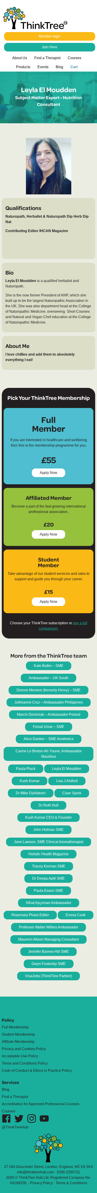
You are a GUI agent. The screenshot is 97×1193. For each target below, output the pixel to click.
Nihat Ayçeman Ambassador (48, 903)
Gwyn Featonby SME (49, 964)
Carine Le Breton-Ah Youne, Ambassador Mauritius (49, 753)
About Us (19, 58)
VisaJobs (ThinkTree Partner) (48, 976)
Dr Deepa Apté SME (48, 878)
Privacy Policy (41, 1183)
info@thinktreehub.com (35, 1172)
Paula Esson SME (48, 890)
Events (42, 67)
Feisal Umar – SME (48, 727)
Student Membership (18, 1034)
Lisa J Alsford (67, 781)
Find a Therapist (47, 58)
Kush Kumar (29, 781)
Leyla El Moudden (66, 769)
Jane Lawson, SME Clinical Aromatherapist (48, 842)
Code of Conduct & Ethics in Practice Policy (37, 1070)
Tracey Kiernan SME (48, 866)
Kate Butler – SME (48, 666)
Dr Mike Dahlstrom (31, 793)
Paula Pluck (25, 769)
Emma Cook (75, 915)
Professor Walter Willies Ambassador (48, 927)
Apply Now (51, 474)
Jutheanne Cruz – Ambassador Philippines (48, 702)
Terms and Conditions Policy (25, 1063)
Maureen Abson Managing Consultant (48, 939)
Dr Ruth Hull (48, 805)
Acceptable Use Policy (20, 1056)
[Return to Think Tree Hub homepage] (37, 18)
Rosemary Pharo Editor (30, 915)
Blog (59, 67)
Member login (49, 36)
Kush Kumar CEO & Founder (48, 817)
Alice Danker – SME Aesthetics (49, 739)
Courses (74, 58)
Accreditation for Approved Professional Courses (40, 1104)
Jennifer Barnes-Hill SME (48, 951)
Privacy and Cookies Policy (24, 1049)
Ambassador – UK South (48, 678)
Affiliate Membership (18, 1042)
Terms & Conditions (71, 1183)
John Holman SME (48, 830)
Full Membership (15, 1027)
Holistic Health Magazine (48, 854)
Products (23, 67)
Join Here (49, 47)
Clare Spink (71, 793)
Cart (74, 67)
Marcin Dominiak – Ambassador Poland (48, 714)
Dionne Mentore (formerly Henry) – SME (48, 690)
